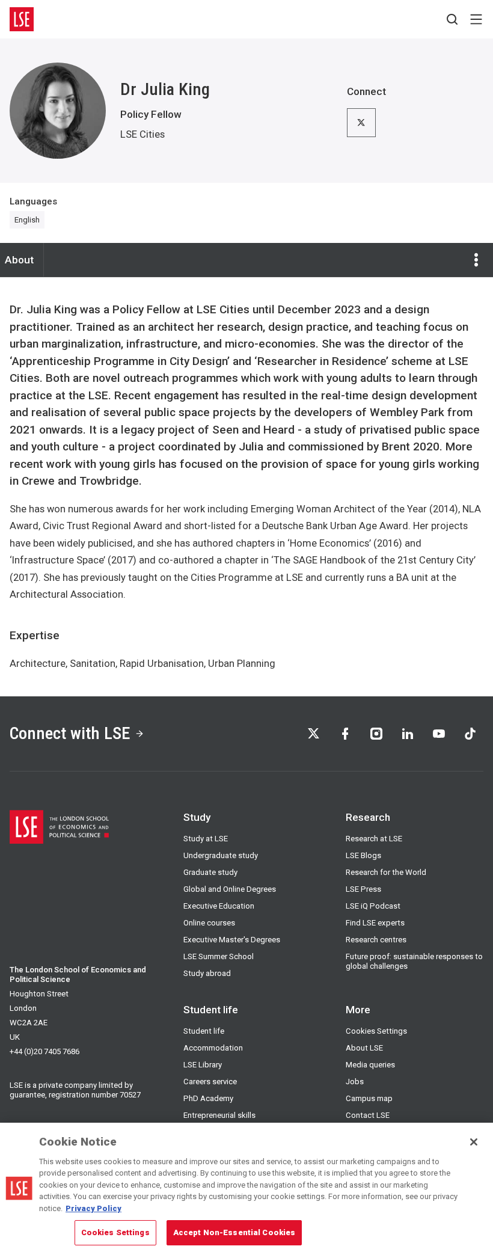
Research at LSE (374, 838)
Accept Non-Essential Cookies (234, 1232)
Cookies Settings (376, 1031)
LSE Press (363, 889)
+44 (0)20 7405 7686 (44, 1051)
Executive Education (218, 905)
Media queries (370, 1064)
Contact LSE (368, 1115)
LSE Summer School (218, 956)
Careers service (210, 1081)
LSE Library (202, 1064)
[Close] (474, 1142)
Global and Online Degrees (229, 889)
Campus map (369, 1098)
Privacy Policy (93, 1208)
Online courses (209, 922)
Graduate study (210, 872)
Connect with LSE (70, 733)
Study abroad (207, 973)
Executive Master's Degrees (231, 939)
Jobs (355, 1081)
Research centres (376, 939)
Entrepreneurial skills (219, 1115)
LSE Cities (142, 134)
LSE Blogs (363, 855)
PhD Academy (208, 1098)
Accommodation (213, 1047)
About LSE (364, 1047)
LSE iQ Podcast (373, 905)
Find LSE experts (375, 922)
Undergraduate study (220, 855)
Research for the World (386, 872)
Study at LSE (205, 838)
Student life (203, 1031)
